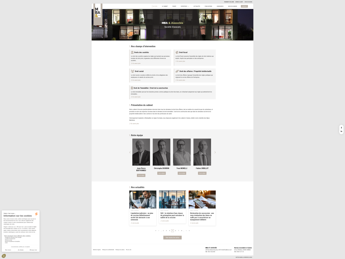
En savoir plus (135, 123)
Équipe (174, 6)
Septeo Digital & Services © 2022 (244, 257)
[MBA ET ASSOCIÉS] (97, 14)
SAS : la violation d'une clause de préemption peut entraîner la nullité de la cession (172, 215)
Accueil (155, 6)
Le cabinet (165, 6)
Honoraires (220, 6)
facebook (341, 127)
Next (215, 152)
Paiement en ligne (229, 2)
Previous (130, 152)
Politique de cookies (120, 249)
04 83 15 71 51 (240, 251)
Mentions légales (97, 249)
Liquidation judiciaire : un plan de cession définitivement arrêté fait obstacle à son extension (142, 216)
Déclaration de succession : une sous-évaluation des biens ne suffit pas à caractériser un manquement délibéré (202, 216)
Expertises (184, 6)
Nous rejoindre (232, 6)
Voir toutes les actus (172, 237)
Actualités (197, 6)
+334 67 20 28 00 (248, 2)
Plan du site (128, 249)
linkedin (341, 131)
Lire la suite (135, 223)
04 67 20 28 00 (211, 251)
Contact (244, 6)
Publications (208, 6)
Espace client (239, 2)
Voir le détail (141, 173)
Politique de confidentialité (108, 249)
